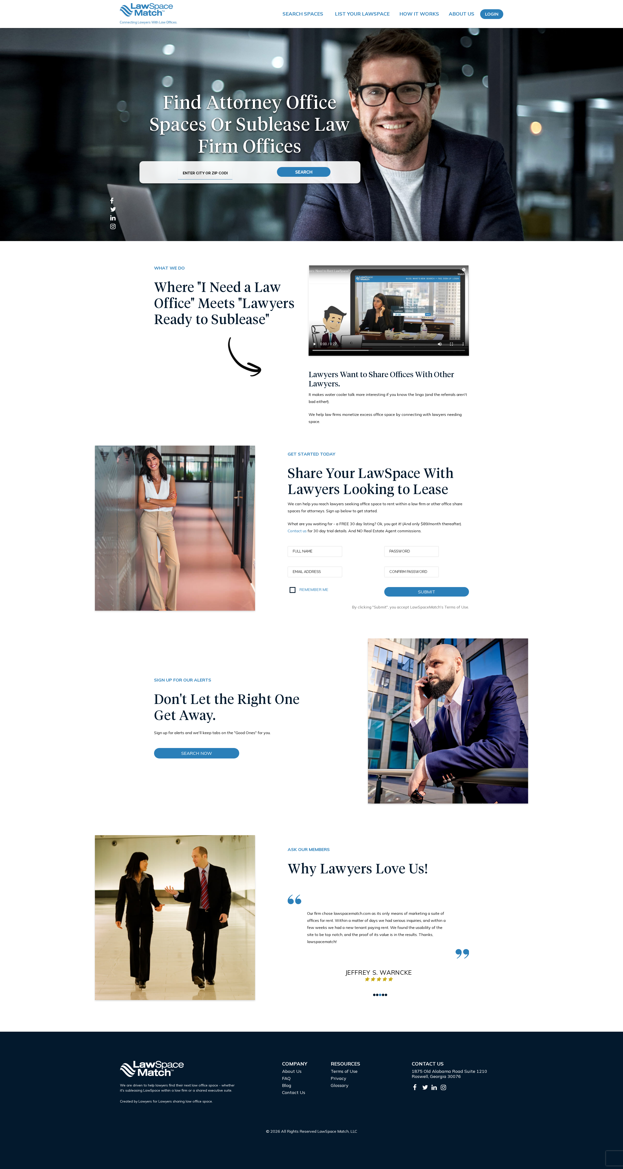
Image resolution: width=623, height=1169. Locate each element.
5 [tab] (386, 995)
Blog (286, 1085)
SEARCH (303, 172)
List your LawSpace (362, 14)
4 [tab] (383, 995)
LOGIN (491, 14)
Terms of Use (344, 1071)
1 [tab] (374, 995)
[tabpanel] (378, 938)
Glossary (339, 1085)
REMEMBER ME (313, 589)
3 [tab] (380, 995)
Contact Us (293, 1092)
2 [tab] (377, 995)
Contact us (297, 530)
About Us (461, 14)
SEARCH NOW (196, 753)
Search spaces (303, 14)
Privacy (338, 1078)
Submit (426, 592)
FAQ (286, 1078)
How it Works (419, 14)
